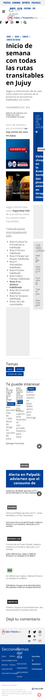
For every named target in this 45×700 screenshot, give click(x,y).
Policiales (36, 2)
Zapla (10, 570)
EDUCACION (22, 664)
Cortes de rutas (15, 374)
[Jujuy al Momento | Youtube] (17, 22)
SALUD (19, 676)
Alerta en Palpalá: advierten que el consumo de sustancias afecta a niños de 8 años (25, 483)
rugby (20, 402)
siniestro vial (12, 602)
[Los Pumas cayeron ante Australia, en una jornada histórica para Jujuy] (19, 405)
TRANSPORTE (22, 668)
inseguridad (12, 507)
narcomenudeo (13, 404)
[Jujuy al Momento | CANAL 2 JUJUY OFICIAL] (34, 636)
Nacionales (6, 660)
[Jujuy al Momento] (11, 633)
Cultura (12, 665)
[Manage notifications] (39, 695)
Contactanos (37, 669)
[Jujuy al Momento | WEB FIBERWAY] (29, 640)
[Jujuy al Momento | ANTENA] (39, 636)
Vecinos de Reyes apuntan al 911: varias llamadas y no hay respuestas (24, 514)
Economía (16, 2)
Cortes (20, 369)
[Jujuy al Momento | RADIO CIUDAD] (39, 640)
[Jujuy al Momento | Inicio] (42, 648)
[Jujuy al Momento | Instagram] (12, 22)
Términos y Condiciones (9, 685)
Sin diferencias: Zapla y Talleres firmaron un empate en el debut (24, 577)
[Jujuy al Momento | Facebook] (1, 22)
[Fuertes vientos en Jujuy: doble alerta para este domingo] (29, 392)
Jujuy (10, 369)
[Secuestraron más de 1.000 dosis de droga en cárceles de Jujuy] (9, 407)
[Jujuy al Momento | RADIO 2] (34, 640)
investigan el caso (14, 539)
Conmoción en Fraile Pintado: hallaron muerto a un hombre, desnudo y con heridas (23, 547)
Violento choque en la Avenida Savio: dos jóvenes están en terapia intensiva (24, 608)
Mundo (5, 665)
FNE (10, 669)
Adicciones (24, 465)
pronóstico (32, 389)
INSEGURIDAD (22, 672)
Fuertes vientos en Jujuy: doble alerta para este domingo (31, 406)
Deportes (26, 2)
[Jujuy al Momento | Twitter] (6, 22)
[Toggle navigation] (3, 11)
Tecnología (13, 673)
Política (7, 2)
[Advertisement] (22, 331)
